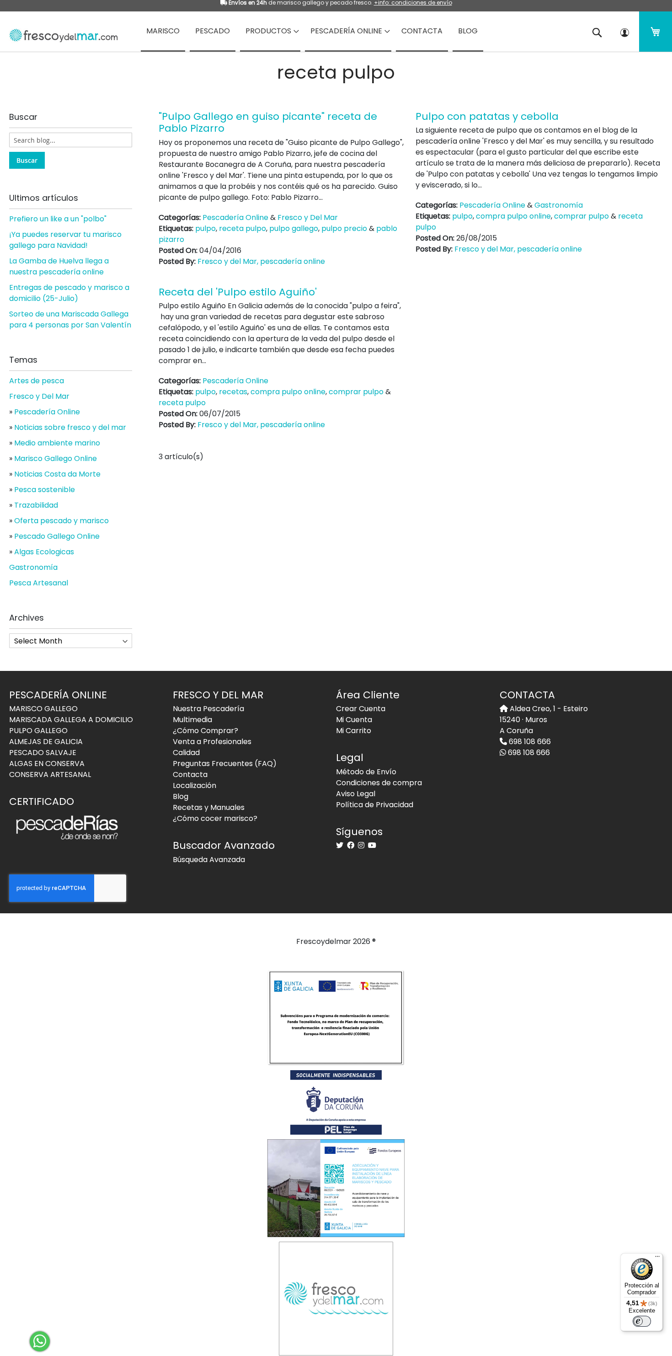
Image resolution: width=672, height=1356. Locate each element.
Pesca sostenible (44, 489)
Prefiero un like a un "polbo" (58, 219)
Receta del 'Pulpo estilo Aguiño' (238, 292)
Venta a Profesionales (212, 741)
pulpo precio (344, 228)
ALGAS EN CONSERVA (47, 763)
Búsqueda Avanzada (209, 859)
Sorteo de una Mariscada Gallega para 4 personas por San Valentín (70, 319)
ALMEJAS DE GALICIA (46, 741)
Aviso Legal (355, 793)
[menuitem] (163, 31)
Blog (180, 796)
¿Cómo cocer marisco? (215, 818)
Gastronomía (558, 205)
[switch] (642, 1321)
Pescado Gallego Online (57, 536)
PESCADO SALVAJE (42, 752)
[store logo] (60, 32)
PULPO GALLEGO (38, 730)
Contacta (190, 774)
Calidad (186, 752)
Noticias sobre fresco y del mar (70, 427)
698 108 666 (529, 741)
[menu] (336, 31)
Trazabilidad (36, 505)
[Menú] (657, 1258)
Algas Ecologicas (44, 552)
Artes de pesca (36, 380)
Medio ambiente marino (57, 443)
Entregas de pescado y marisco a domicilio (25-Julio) (69, 293)
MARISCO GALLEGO (43, 708)
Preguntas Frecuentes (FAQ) (225, 763)
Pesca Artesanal (38, 583)
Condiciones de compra (379, 782)
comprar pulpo (581, 216)
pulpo (205, 228)
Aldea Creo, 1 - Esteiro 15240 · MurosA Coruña (544, 719)
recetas (233, 391)
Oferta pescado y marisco (61, 520)
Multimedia (192, 719)
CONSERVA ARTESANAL (50, 774)
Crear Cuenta (360, 708)
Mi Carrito (353, 730)
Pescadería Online (235, 217)
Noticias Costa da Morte (57, 474)
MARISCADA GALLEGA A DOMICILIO (71, 719)
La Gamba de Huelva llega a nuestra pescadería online (59, 266)
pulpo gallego (293, 228)
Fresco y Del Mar (307, 217)
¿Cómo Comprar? (205, 730)
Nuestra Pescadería (208, 708)
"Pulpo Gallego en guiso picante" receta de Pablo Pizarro (268, 122)
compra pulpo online (513, 216)
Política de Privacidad (374, 804)
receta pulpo (242, 228)
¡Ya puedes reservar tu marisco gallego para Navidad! (65, 240)
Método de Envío (366, 771)
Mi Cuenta (354, 719)
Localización (194, 785)
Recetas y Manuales (209, 807)
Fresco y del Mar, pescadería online (261, 261)
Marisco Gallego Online (55, 458)
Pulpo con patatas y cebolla (487, 116)
